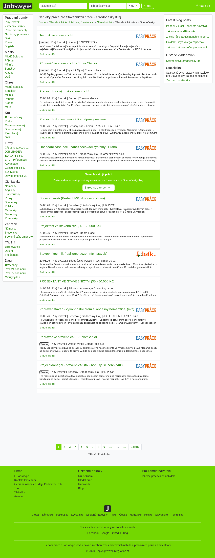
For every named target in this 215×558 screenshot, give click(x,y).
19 (124, 446)
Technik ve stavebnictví (56, 35)
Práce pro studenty (16, 30)
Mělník (12, 64)
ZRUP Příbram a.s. (16, 159)
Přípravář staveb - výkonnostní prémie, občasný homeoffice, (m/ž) (86, 309)
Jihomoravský (15, 129)
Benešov (12, 68)
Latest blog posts (178, 20)
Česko (123, 514)
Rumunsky (11, 218)
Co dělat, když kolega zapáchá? (185, 42)
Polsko (148, 514)
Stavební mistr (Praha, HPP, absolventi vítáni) (72, 198)
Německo (12, 228)
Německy (10, 186)
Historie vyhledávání (181, 55)
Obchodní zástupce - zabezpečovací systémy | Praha (78, 147)
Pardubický (14, 133)
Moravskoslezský (17, 125)
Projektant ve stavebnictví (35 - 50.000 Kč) (70, 226)
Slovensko (12, 232)
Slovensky (11, 214)
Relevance (13, 246)
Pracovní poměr (16, 17)
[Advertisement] (98, 417)
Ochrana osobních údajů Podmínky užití (38, 484)
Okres (9, 82)
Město (9, 52)
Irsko (114, 514)
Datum (9, 250)
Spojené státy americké (19, 236)
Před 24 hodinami (15, 269)
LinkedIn (116, 533)
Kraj (8, 112)
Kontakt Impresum (25, 480)
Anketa (18, 496)
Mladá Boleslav (14, 56)
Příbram (12, 60)
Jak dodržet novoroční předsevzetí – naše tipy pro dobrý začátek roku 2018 (188, 47)
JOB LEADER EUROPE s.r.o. (14, 153)
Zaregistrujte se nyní (98, 187)
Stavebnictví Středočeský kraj (183, 60)
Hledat (147, 5)
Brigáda (9, 46)
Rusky (8, 198)
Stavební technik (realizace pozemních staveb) (73, 253)
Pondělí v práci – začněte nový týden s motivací (188, 26)
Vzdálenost (11, 254)
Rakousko (62, 514)
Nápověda (84, 484)
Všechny (12, 265)
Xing (125, 533)
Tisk (16, 488)
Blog (81, 488)
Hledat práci (85, 480)
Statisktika (173, 68)
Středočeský (17, 117)
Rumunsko (176, 514)
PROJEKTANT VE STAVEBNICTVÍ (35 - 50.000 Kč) (76, 281)
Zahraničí (11, 224)
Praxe (8, 42)
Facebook (93, 533)
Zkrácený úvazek (15, 26)
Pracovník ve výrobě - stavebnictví (64, 91)
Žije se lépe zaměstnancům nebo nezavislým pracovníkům (188, 36)
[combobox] (63, 6)
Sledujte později (47, 54)
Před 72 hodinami (15, 273)
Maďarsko (136, 514)
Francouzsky (12, 194)
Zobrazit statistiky (178, 80)
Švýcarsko (77, 514)
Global (35, 514)
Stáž (7, 38)
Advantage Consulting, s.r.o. (15, 165)
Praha (12, 121)
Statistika (19, 492)
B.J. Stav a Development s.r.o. (16, 173)
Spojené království (97, 514)
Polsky (9, 206)
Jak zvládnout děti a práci (181, 31)
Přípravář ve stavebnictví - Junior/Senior (68, 63)
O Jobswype (21, 476)
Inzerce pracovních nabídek (158, 476)
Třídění (10, 242)
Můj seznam (85, 476)
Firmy (9, 143)
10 (110, 446)
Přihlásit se (202, 5)
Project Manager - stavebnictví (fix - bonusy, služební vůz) (81, 365)
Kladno (12, 72)
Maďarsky (11, 210)
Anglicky (10, 190)
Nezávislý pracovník (17, 34)
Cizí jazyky (12, 181)
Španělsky (11, 202)
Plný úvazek (12, 22)
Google (105, 533)
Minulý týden (12, 277)
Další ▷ (135, 446)
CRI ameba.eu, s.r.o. (17, 147)
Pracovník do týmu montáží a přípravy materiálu (73, 119)
